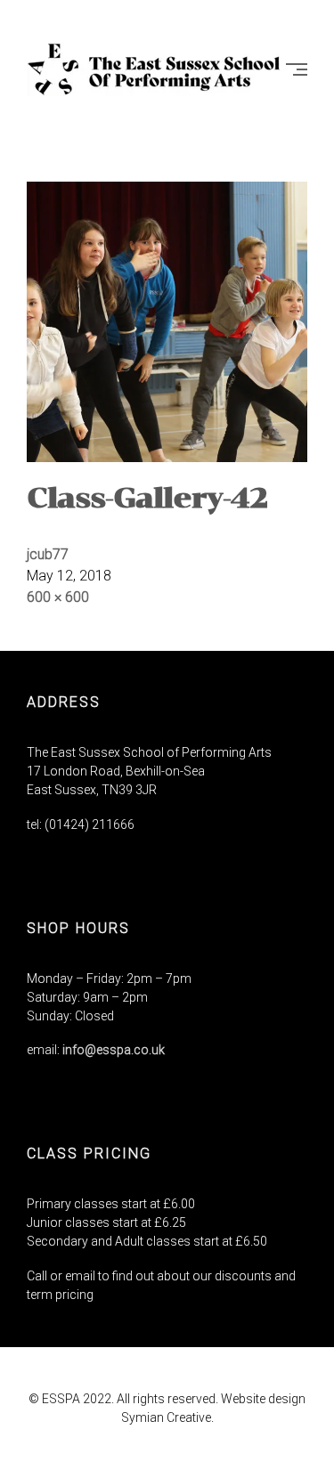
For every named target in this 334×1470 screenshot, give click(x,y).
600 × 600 (58, 597)
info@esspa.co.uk (113, 1050)
